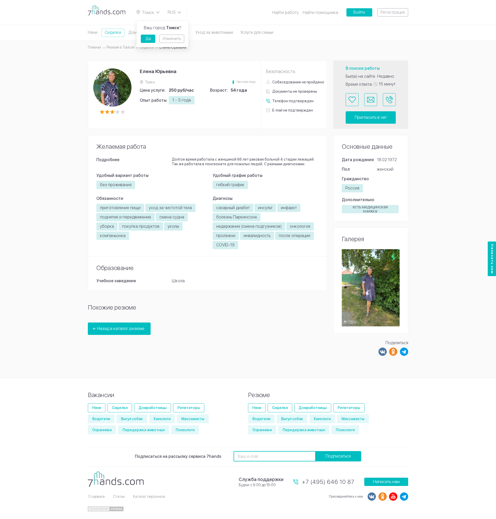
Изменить (172, 38)
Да (148, 38)
